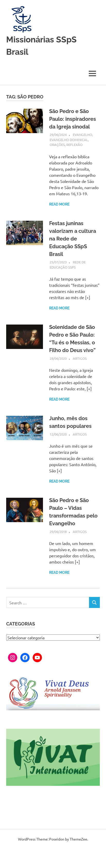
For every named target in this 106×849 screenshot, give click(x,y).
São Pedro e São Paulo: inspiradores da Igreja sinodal (72, 119)
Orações (57, 144)
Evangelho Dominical (69, 139)
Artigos (80, 358)
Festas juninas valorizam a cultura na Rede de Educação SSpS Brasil (72, 238)
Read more (59, 204)
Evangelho (82, 134)
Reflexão (74, 144)
